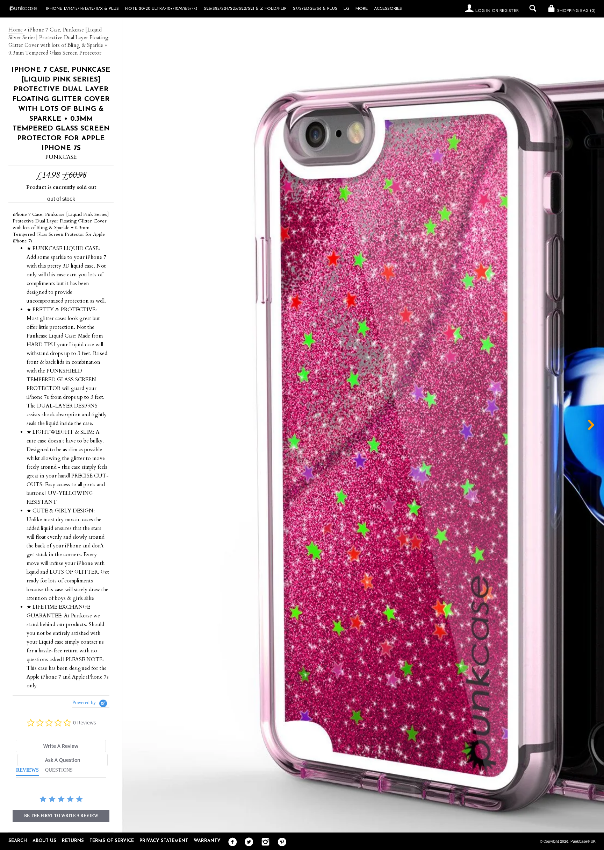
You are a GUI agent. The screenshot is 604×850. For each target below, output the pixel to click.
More (361, 9)
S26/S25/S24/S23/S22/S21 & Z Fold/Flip (245, 9)
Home (15, 29)
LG (346, 9)
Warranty (207, 840)
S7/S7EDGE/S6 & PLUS (315, 9)
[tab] (61, 746)
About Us (44, 840)
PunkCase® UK (583, 841)
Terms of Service (111, 840)
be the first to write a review (61, 815)
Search (17, 840)
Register (509, 11)
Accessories (388, 9)
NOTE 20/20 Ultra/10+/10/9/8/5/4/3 (161, 9)
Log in (482, 11)
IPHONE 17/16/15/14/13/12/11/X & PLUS (82, 9)
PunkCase (61, 157)
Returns (73, 840)
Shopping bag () (576, 11)
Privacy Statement (163, 840)
